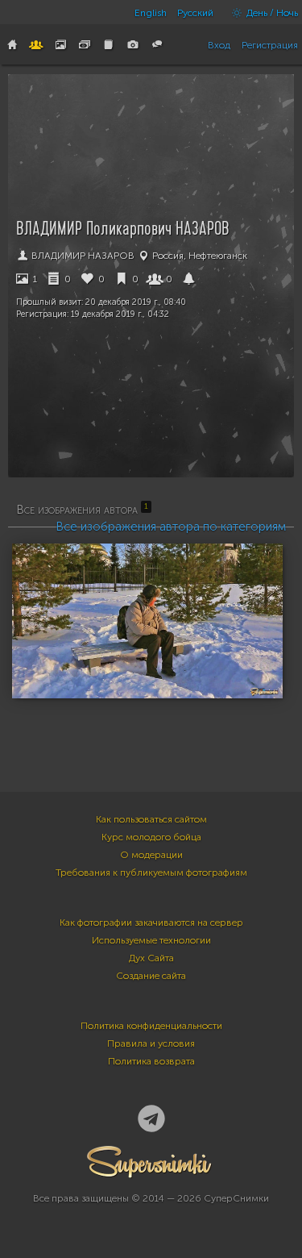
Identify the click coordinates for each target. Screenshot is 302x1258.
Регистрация (270, 45)
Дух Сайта (151, 958)
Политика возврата (151, 1061)
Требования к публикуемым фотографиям (151, 872)
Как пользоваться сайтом (151, 819)
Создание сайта (151, 975)
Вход (219, 45)
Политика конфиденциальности (151, 1025)
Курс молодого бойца (151, 837)
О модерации (151, 854)
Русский (195, 13)
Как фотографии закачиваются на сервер (151, 922)
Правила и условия (151, 1043)
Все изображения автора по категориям (171, 526)
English (150, 13)
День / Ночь (271, 13)
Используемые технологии (151, 940)
